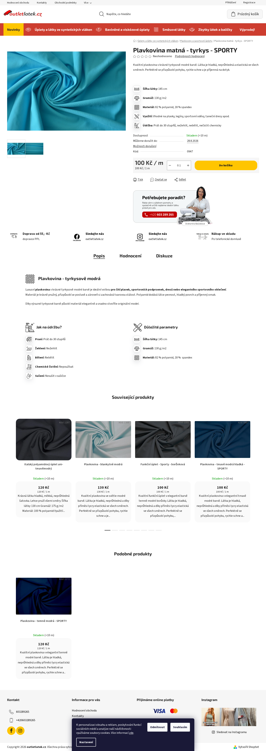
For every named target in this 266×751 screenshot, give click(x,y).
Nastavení (86, 742)
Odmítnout (157, 727)
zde (131, 733)
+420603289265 (25, 720)
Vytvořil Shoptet (248, 747)
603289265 (22, 712)
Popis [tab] (99, 255)
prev (10, 473)
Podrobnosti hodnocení (190, 56)
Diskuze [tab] (164, 255)
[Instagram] (20, 730)
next (256, 473)
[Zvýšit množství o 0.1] (188, 165)
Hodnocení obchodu (18, 3)
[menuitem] (13, 29)
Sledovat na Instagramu (232, 732)
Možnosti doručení (144, 146)
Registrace (249, 2)
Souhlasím (180, 727)
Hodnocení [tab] (131, 255)
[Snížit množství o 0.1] (170, 165)
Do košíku (226, 165)
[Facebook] (11, 730)
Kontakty (42, 3)
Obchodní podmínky (66, 3)
